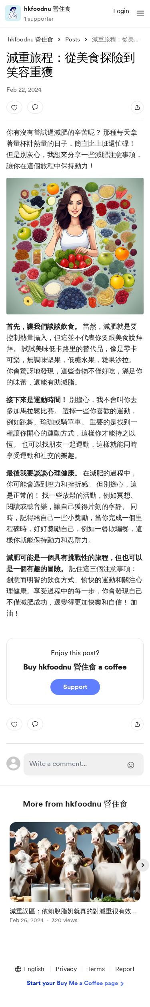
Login (121, 11)
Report (124, 969)
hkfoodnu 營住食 (47, 8)
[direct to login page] (84, 764)
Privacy (66, 969)
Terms (96, 969)
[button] (140, 13)
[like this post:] (14, 107)
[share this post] (137, 107)
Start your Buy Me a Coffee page (72, 983)
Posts (72, 39)
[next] (142, 865)
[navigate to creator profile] (13, 13)
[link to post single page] (75, 874)
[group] (75, 877)
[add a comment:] (35, 107)
